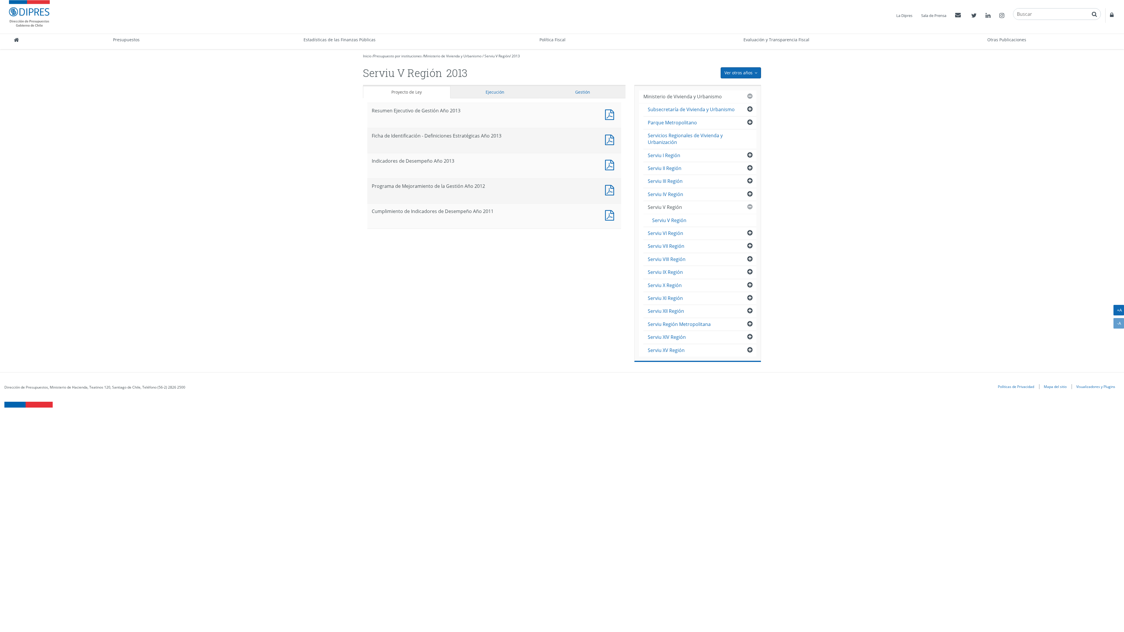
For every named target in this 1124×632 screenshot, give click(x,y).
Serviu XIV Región (667, 337)
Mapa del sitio (1055, 386)
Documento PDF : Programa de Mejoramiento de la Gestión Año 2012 (611, 189)
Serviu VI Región (665, 233)
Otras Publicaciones (1006, 39)
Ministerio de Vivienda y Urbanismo (453, 56)
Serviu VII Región (666, 246)
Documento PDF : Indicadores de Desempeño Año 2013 (611, 164)
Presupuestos (126, 39)
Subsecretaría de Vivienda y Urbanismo (691, 109)
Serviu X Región (665, 285)
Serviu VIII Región (667, 259)
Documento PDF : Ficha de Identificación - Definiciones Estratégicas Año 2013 (611, 139)
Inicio (367, 56)
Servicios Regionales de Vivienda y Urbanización (685, 138)
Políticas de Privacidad (1016, 386)
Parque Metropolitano (672, 122)
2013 (516, 56)
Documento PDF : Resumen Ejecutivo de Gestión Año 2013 (611, 114)
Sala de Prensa (933, 15)
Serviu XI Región (665, 298)
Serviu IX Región (665, 272)
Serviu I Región (664, 155)
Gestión (582, 92)
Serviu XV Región (666, 350)
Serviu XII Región (666, 311)
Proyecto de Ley (406, 92)
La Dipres (904, 15)
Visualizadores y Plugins (1095, 386)
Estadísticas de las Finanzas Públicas (340, 39)
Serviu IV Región (665, 194)
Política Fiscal (552, 39)
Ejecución (495, 92)
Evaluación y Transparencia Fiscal (776, 39)
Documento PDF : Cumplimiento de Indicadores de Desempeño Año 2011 (611, 214)
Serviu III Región (665, 181)
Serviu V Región (497, 56)
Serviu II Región (664, 168)
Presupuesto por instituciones (397, 56)
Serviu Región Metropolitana (679, 324)
